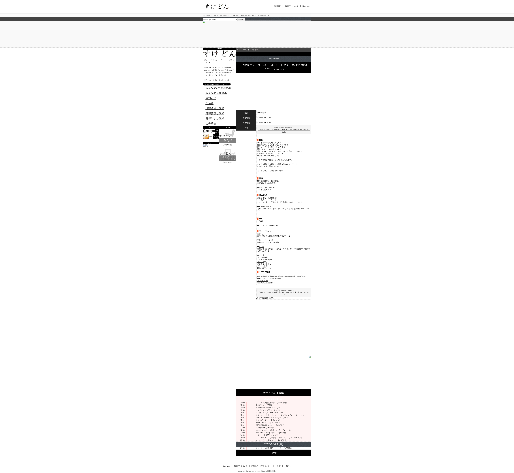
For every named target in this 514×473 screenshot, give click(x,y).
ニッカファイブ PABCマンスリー (269, 413)
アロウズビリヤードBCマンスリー (269, 420)
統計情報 (277, 6)
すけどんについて (291, 6)
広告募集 (210, 123)
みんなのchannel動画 (218, 88)
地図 (220, 72)
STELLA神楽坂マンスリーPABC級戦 (270, 425)
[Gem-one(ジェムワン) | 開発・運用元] (211, 133)
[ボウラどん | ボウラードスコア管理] (211, 139)
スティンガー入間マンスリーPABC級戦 (272, 440)
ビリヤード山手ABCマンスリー (268, 408)
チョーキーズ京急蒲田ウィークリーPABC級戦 (274, 448)
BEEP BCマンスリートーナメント (270, 423)
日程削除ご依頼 (214, 118)
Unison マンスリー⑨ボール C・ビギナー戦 (267, 64)
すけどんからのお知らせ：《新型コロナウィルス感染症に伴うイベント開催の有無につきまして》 (284, 129)
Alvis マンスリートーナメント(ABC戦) (271, 433)
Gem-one (305, 6)
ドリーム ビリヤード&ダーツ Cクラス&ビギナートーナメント (281, 415)
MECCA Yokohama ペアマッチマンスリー (272, 418)
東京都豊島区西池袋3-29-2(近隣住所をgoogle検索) (276, 276)
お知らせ (210, 98)
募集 (257, 50)
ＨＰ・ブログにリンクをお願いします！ (217, 80)
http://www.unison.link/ (266, 283)
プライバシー (266, 466)
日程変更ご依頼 (214, 113)
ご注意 (209, 103)
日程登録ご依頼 (214, 108)
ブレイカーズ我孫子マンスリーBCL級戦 (271, 403)
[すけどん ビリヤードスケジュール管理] (204, 22)
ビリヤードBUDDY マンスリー (268, 435)
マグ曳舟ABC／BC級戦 (265, 428)
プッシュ (260, 262)
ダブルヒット (262, 264)
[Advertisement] (219, 180)
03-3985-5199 (262, 281)
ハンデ (261, 247)
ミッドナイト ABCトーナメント (268, 410)
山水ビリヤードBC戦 (264, 405)
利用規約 (254, 466)
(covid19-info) (279, 69)
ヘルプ (278, 466)
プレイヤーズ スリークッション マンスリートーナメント (279, 438)
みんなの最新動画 (216, 93)
